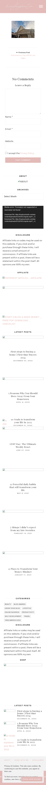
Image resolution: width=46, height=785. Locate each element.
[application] (23, 217)
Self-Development (13, 616)
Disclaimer (38, 760)
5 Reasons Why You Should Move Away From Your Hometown (23, 396)
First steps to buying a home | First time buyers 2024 (23, 354)
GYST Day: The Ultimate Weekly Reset (23, 445)
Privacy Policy (27, 153)
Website (9, 141)
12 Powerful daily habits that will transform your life (23, 487)
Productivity (28, 612)
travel (27, 616)
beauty (8, 604)
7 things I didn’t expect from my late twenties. (23, 529)
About (7, 760)
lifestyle (27, 608)
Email (9, 129)
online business (12, 612)
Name (9, 116)
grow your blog (12, 608)
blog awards (19, 604)
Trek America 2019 (13, 620)
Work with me (21, 760)
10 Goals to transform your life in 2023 (23, 421)
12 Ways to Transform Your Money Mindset (23, 570)
